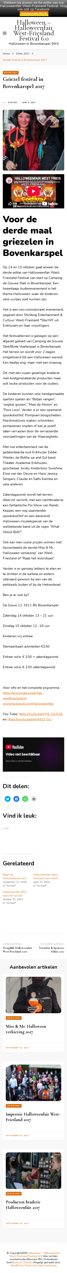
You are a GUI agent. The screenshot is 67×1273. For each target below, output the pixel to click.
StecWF (12, 102)
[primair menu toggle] (5, 33)
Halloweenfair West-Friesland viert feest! (46, 876)
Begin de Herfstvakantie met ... (15, 876)
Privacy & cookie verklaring (41, 1265)
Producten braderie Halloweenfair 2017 (23, 1204)
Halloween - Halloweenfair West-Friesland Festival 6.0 (34, 1254)
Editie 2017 (10, 72)
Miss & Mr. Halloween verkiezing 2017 (26, 1029)
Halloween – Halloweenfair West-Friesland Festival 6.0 (33, 30)
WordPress (16, 1265)
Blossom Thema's (22, 1262)
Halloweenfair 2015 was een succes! (14, 893)
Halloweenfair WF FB (34, 13)
